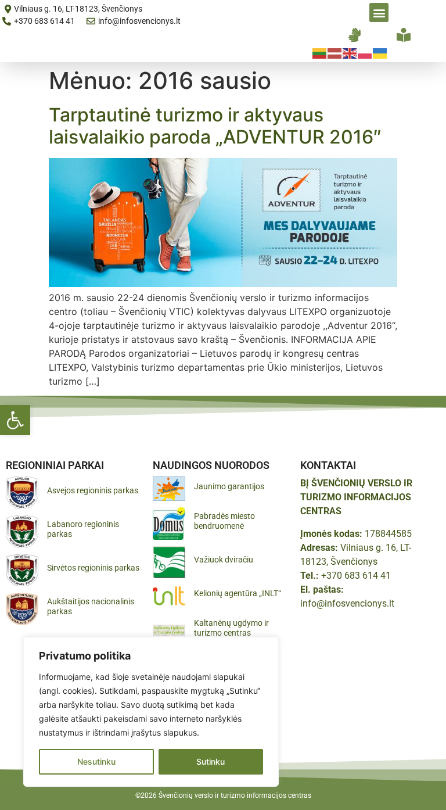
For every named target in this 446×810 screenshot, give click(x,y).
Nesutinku (96, 761)
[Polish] (365, 52)
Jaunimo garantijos (229, 486)
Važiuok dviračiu (223, 559)
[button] (15, 420)
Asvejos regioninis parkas (92, 490)
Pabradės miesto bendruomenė (224, 521)
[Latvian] (335, 52)
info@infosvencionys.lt (347, 603)
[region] (151, 712)
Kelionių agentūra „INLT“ (237, 593)
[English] (350, 52)
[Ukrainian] (380, 52)
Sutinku (210, 761)
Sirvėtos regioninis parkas (93, 567)
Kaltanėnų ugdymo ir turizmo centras (231, 627)
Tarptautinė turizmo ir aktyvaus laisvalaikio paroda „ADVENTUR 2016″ (215, 125)
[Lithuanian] (320, 52)
